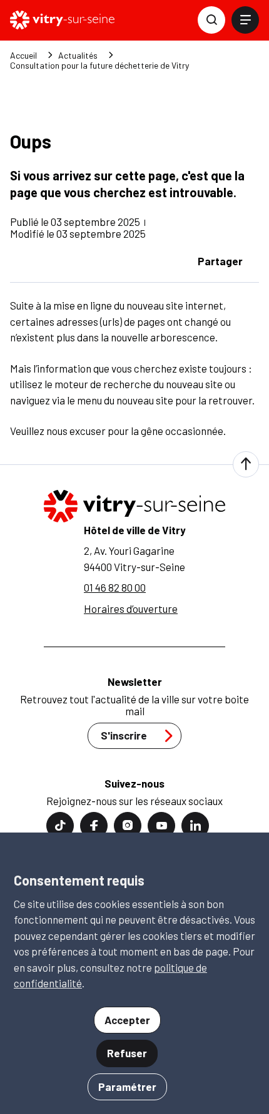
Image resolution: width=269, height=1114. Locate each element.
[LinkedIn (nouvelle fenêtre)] (195, 825)
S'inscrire (124, 735)
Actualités (78, 56)
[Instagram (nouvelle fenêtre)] (127, 825)
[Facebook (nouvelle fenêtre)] (94, 825)
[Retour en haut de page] (246, 464)
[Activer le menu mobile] (245, 20)
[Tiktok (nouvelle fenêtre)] (60, 825)
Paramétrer (127, 1086)
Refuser (127, 1053)
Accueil (23, 56)
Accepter (127, 1020)
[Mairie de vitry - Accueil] (62, 20)
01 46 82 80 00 (115, 587)
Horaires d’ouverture (131, 608)
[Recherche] (211, 20)
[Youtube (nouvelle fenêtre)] (161, 825)
